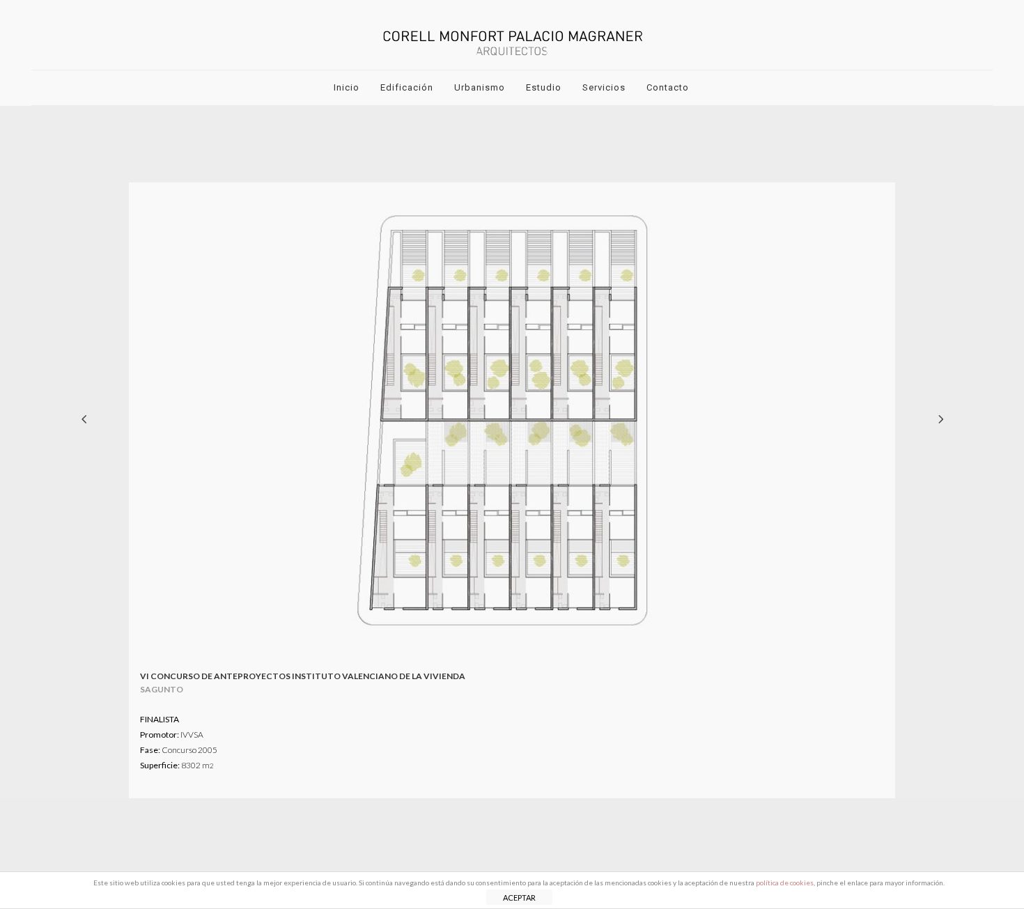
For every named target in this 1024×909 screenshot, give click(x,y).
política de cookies (785, 882)
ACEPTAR (519, 897)
